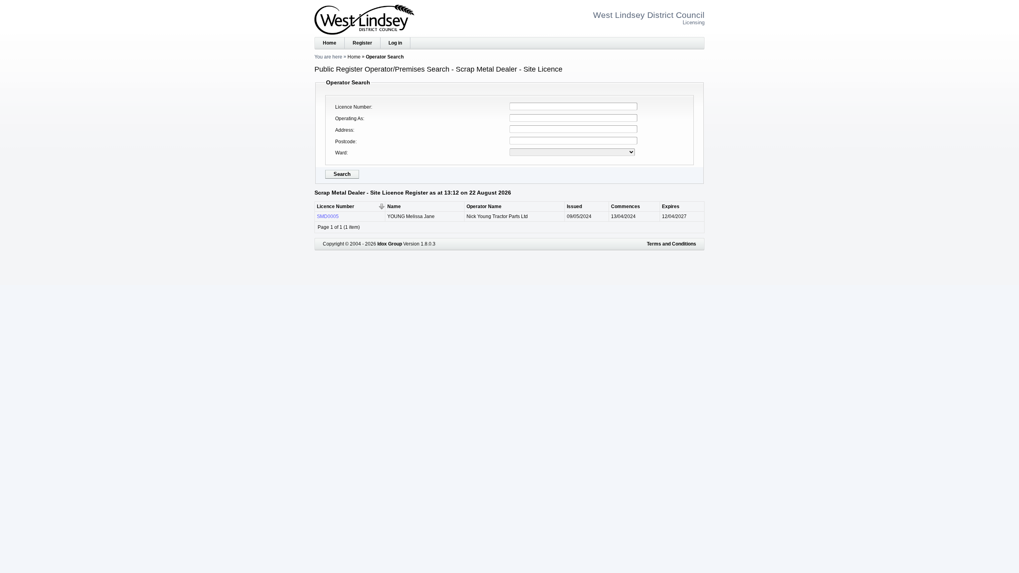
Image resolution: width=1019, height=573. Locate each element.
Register (362, 43)
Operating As (349, 118)
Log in (395, 43)
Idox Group (389, 244)
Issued (574, 206)
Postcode (345, 141)
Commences (625, 206)
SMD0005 (328, 216)
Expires (670, 206)
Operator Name (484, 206)
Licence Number (353, 107)
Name (394, 206)
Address (344, 130)
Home (329, 43)
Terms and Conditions (671, 244)
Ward (341, 153)
